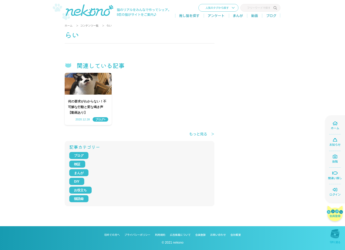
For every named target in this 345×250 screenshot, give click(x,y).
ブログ (271, 15)
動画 (254, 15)
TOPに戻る (335, 242)
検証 (77, 164)
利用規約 (160, 235)
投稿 (335, 161)
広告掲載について (180, 235)
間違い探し (335, 178)
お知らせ (335, 144)
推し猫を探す (189, 15)
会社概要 (235, 235)
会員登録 (200, 235)
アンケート (216, 15)
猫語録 (79, 198)
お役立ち (80, 190)
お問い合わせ (218, 235)
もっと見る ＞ (201, 134)
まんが (238, 15)
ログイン (335, 194)
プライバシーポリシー (137, 235)
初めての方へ (112, 235)
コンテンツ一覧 (89, 25)
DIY (76, 181)
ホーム (68, 25)
